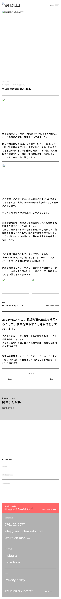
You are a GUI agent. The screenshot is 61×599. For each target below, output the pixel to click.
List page (30, 373)
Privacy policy (15, 580)
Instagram (12, 555)
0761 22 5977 (15, 524)
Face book (12, 562)
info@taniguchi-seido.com (24, 531)
